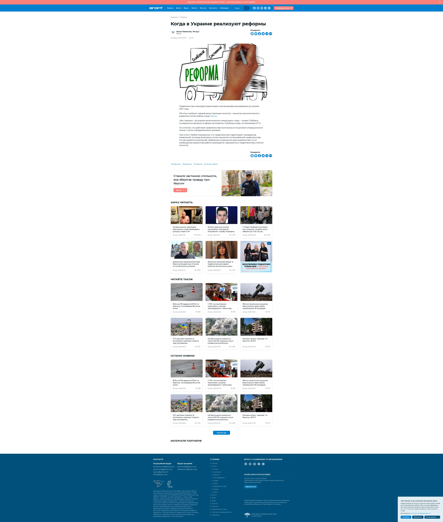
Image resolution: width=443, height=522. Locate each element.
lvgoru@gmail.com (161, 472)
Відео (186, 8)
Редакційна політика (219, 509)
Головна (174, 17)
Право (215, 480)
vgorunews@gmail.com (162, 469)
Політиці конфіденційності (420, 513)
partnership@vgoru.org (186, 467)
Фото (215, 483)
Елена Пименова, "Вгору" (187, 32)
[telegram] (265, 8)
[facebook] (254, 8)
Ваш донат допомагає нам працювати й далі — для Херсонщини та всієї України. (221, 2)
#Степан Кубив (210, 164)
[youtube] (261, 8)
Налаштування (431, 517)
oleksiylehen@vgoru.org (187, 469)
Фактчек (216, 475)
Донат (179, 190)
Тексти (194, 8)
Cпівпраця (224, 8)
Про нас (203, 8)
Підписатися (250, 487)
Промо (216, 489)
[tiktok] (269, 8)
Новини (170, 8)
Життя (215, 492)
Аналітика (217, 472)
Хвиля (214, 116)
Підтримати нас (282, 8)
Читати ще (221, 433)
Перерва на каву (219, 486)
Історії (215, 469)
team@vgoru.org (160, 474)
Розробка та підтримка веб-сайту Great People (264, 515)
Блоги (178, 8)
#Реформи (176, 164)
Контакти (213, 8)
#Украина (198, 164)
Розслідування (219, 478)
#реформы (187, 164)
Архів (214, 500)
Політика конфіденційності (222, 512)
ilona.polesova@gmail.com (164, 467)
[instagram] (258, 8)
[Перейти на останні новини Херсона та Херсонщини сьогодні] (156, 8)
